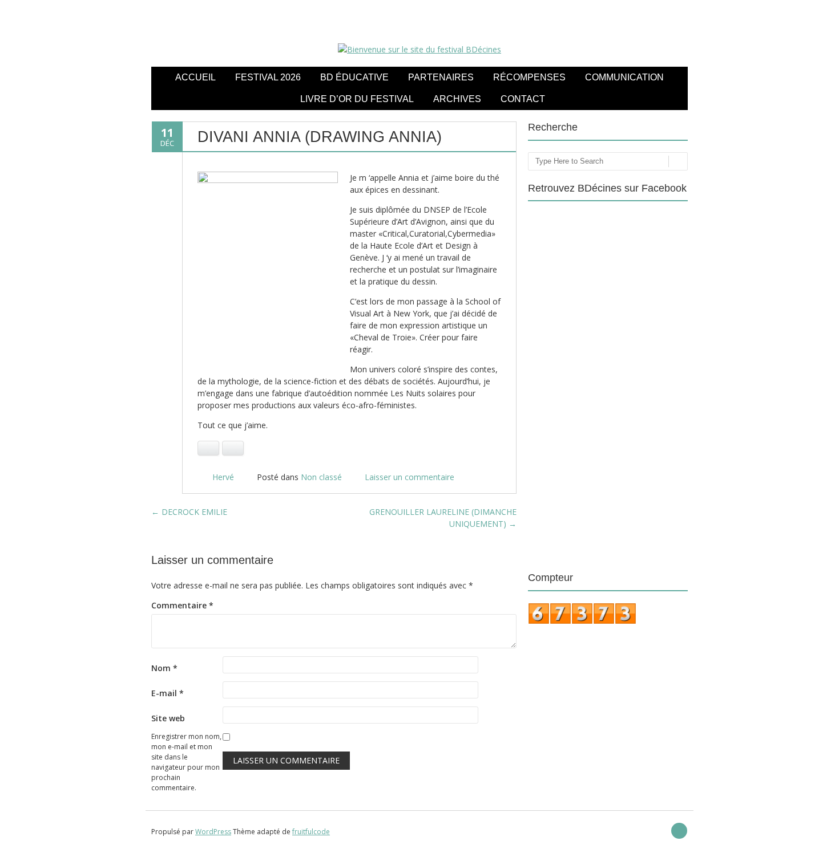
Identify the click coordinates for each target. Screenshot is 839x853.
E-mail (167, 693)
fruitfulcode (311, 831)
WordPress (213, 831)
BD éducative (354, 77)
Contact (523, 99)
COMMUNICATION (624, 77)
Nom (164, 668)
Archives (457, 99)
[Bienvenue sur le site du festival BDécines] (419, 49)
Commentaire (182, 605)
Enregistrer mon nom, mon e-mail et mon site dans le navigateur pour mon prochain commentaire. (186, 762)
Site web (168, 718)
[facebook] (679, 830)
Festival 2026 (268, 77)
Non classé (321, 477)
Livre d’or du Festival (357, 99)
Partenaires (441, 77)
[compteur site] (582, 621)
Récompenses (529, 77)
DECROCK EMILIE (189, 511)
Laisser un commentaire (409, 477)
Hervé (223, 477)
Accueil (195, 77)
